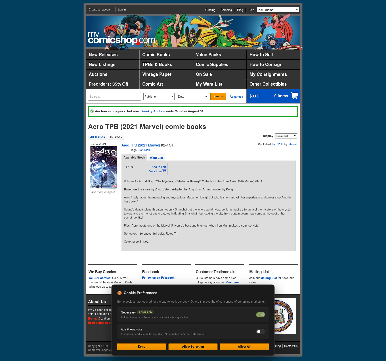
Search (218, 96)
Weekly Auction (153, 111)
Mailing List (268, 278)
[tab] (134, 157)
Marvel (292, 144)
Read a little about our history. (109, 322)
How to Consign (266, 64)
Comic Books (156, 54)
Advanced (236, 96)
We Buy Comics (99, 278)
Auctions (98, 74)
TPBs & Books (157, 64)
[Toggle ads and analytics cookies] (260, 331)
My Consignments (268, 74)
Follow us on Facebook (158, 277)
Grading (210, 10)
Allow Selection (193, 346)
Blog (240, 10)
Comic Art (152, 84)
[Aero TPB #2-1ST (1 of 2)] (103, 167)
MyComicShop (121, 38)
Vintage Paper (157, 74)
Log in (122, 9)
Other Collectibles (268, 84)
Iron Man (144, 150)
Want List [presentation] (156, 157)
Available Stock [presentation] (134, 157)
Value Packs (208, 54)
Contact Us (291, 346)
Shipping (226, 10)
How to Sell (261, 54)
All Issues (97, 137)
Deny (141, 346)
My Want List (209, 84)
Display (268, 136)
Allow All (244, 346)
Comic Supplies (212, 64)
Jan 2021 (277, 144)
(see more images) (102, 192)
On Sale (204, 74)
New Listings (102, 64)
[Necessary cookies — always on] (260, 314)
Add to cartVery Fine (157, 169)
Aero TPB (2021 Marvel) (141, 145)
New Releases (103, 54)
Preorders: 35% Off (108, 84)
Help (251, 10)
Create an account (100, 9)
